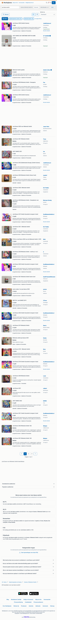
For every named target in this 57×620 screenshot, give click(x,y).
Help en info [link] (15, 2)
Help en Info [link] (38, 599)
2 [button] (28, 453)
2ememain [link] (45, 606)
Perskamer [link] (24, 606)
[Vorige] (21, 453)
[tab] (33, 14)
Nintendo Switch (27, 18)
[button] (48, 2)
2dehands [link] (37, 606)
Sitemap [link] (52, 606)
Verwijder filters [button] (38, 18)
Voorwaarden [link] (22, 2)
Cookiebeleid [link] (28, 602)
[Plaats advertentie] (54, 2)
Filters (5, 18)
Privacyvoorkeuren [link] (38, 602)
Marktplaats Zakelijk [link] (16, 599)
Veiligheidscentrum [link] (29, 2)
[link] (6, 2)
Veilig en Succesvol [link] (28, 599)
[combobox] (10, 7)
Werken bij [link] (16, 606)
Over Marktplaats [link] (7, 606)
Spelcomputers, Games (15, 18)
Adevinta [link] (31, 606)
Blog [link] (8, 599)
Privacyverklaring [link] (18, 602)
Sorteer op (42, 12)
